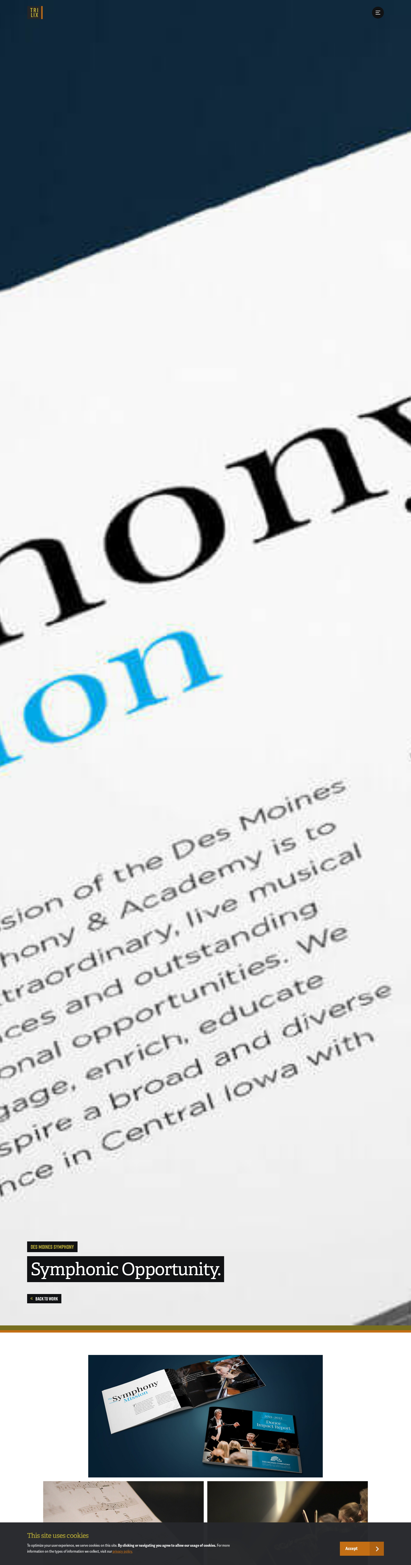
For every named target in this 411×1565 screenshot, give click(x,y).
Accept (351, 1548)
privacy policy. (123, 1551)
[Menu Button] (378, 13)
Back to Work (46, 1298)
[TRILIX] (35, 12)
